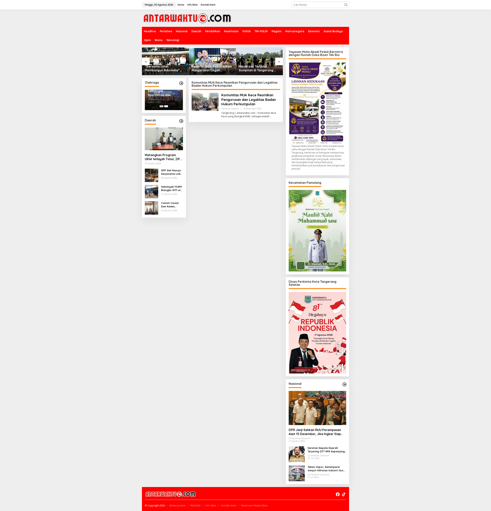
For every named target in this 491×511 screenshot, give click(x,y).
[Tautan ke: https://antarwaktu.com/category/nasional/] (344, 384)
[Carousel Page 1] (161, 106)
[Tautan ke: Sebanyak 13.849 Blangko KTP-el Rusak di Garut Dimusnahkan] (151, 191)
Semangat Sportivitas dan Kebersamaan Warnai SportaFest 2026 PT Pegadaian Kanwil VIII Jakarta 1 (162, 93)
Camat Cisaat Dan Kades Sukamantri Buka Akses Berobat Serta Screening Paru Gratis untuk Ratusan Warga (172, 204)
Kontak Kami (228, 505)
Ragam (235, 108)
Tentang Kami (177, 505)
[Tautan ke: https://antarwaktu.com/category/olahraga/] (181, 83)
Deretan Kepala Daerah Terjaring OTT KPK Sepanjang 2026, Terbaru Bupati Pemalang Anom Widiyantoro (326, 449)
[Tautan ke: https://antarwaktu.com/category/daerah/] (181, 121)
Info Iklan (210, 505)
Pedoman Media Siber (254, 505)
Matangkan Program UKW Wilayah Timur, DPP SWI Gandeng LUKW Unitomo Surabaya (163, 157)
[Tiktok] (343, 494)
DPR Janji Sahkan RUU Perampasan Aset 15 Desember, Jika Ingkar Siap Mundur (315, 432)
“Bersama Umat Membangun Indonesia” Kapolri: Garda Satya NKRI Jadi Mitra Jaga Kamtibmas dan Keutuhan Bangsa (165, 68)
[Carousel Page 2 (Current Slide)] (166, 106)
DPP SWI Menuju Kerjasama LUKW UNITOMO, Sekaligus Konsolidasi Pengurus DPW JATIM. (172, 172)
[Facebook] (337, 494)
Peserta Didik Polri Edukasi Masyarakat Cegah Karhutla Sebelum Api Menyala (212, 68)
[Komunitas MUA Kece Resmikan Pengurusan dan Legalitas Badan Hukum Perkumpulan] (271, 116)
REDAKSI (195, 505)
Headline (225, 108)
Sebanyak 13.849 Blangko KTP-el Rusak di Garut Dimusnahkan (171, 188)
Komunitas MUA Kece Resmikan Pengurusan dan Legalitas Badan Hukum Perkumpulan (248, 99)
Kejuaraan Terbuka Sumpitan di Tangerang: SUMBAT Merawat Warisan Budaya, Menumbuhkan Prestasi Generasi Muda (258, 68)
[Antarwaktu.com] (187, 18)
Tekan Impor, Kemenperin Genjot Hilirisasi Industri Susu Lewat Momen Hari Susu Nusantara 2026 (326, 468)
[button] (346, 5)
